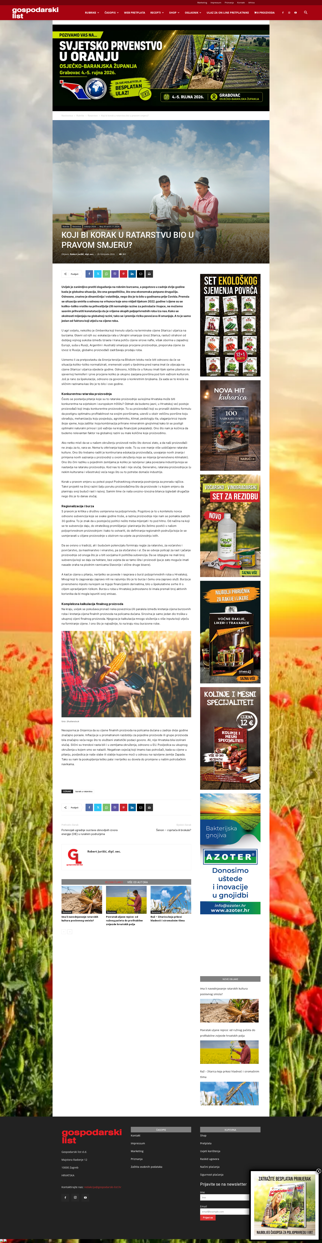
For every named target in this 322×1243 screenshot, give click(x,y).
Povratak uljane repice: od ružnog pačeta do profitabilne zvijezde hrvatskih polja (124, 920)
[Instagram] (289, 12)
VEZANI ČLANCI (114, 882)
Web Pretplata (134, 12)
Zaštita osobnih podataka (146, 1167)
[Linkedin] (132, 274)
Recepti (155, 12)
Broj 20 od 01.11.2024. (110, 226)
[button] (305, 13)
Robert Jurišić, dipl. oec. (82, 254)
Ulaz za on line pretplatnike (228, 12)
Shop (172, 12)
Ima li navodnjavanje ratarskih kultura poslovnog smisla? (224, 991)
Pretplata (205, 1143)
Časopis (110, 12)
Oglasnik (191, 12)
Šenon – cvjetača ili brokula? (173, 830)
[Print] (149, 274)
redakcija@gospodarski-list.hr (102, 1187)
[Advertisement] (126, 777)
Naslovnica (67, 115)
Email (203, 1206)
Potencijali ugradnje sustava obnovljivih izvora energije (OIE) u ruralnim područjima (89, 832)
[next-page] (69, 931)
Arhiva (251, 2)
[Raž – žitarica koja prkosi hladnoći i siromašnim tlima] (171, 900)
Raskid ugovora (209, 1159)
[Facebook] (283, 12)
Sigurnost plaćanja (211, 1174)
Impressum (216, 2)
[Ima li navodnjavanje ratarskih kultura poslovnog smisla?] (81, 900)
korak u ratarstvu (83, 791)
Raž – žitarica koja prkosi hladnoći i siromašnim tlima (229, 1074)
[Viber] (115, 274)
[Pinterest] (123, 274)
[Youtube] (295, 12)
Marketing (202, 2)
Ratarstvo (93, 115)
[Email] (140, 274)
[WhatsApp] (106, 274)
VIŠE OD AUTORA (137, 882)
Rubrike (90, 12)
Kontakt (241, 2)
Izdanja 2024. (90, 226)
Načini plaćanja (210, 1167)
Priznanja (229, 2)
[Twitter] (98, 274)
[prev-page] (63, 931)
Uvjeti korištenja (210, 1151)
